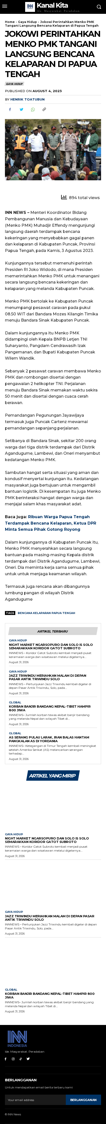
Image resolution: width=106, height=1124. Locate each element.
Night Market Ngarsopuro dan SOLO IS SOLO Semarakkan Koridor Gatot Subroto (51, 646)
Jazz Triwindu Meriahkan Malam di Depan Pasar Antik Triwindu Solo (47, 677)
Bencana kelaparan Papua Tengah (46, 613)
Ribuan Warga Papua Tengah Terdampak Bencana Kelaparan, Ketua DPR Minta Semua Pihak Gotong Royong (50, 523)
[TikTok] (20, 1059)
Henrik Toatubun (27, 99)
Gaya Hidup (27, 22)
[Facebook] (10, 109)
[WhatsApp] (32, 109)
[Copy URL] (44, 109)
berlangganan (83, 1100)
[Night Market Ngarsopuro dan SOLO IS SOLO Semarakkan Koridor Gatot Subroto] (53, 806)
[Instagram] (13, 1059)
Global (15, 702)
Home (10, 22)
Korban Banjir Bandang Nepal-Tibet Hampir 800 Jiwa (49, 708)
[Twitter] (21, 109)
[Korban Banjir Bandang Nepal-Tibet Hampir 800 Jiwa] (53, 961)
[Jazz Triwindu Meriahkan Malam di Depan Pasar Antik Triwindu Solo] (53, 884)
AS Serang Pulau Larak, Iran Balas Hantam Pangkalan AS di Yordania (49, 739)
